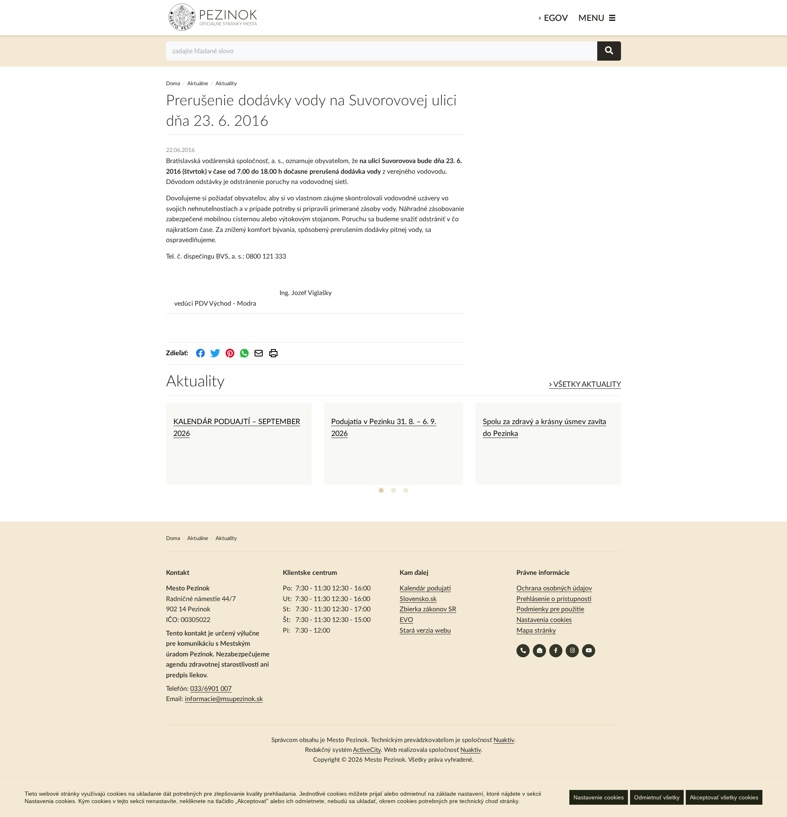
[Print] (273, 353)
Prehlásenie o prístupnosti (553, 599)
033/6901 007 (211, 688)
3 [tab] (406, 491)
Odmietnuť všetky (657, 797)
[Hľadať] (609, 51)
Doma (173, 83)
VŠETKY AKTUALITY (586, 384)
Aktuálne (197, 83)
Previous (160, 444)
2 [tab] (393, 491)
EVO (406, 620)
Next (627, 444)
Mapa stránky (536, 630)
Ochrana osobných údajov (554, 588)
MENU (591, 18)
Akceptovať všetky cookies (724, 797)
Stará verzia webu (425, 630)
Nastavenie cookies (598, 797)
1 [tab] (381, 491)
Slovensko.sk (418, 599)
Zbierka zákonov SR (428, 609)
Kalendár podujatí (425, 588)
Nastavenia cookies (544, 620)
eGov (556, 18)
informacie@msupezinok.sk (224, 699)
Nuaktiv (504, 740)
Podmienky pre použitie (550, 609)
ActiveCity (367, 750)
